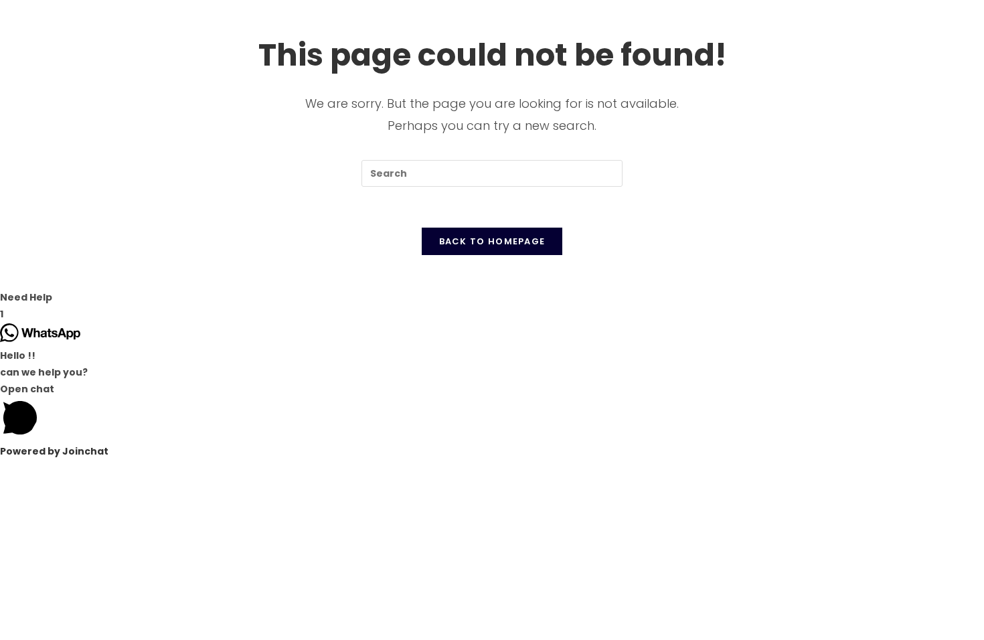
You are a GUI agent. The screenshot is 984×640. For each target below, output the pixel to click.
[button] (492, 297)
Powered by (54, 451)
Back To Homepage (492, 241)
